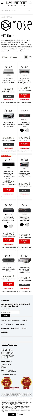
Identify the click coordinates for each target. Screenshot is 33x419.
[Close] (31, 399)
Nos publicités (5, 328)
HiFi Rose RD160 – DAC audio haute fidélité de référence (8, 269)
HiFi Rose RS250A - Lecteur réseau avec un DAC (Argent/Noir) (8, 124)
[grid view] (26, 57)
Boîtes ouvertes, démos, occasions (10, 320)
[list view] (30, 57)
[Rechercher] (29, 11)
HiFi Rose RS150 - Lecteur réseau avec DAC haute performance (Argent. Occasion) (8, 174)
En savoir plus (5, 411)
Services (24, 328)
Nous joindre (4, 332)
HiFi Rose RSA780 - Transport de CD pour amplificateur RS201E (8, 80)
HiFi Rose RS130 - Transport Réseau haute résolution (24, 219)
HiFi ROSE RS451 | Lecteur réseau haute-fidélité (24, 124)
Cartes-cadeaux (20, 324)
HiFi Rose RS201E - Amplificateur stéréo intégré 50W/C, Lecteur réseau (24, 81)
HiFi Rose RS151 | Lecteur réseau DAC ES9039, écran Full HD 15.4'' (8, 219)
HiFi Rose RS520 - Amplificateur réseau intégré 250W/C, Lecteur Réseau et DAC (24, 174)
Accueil (3, 17)
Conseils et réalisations (7, 324)
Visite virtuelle (15, 328)
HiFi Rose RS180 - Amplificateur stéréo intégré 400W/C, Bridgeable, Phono (24, 270)
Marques (24, 320)
